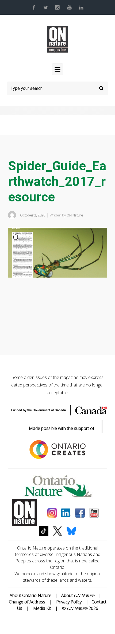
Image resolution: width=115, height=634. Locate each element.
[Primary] (57, 69)
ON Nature (75, 215)
